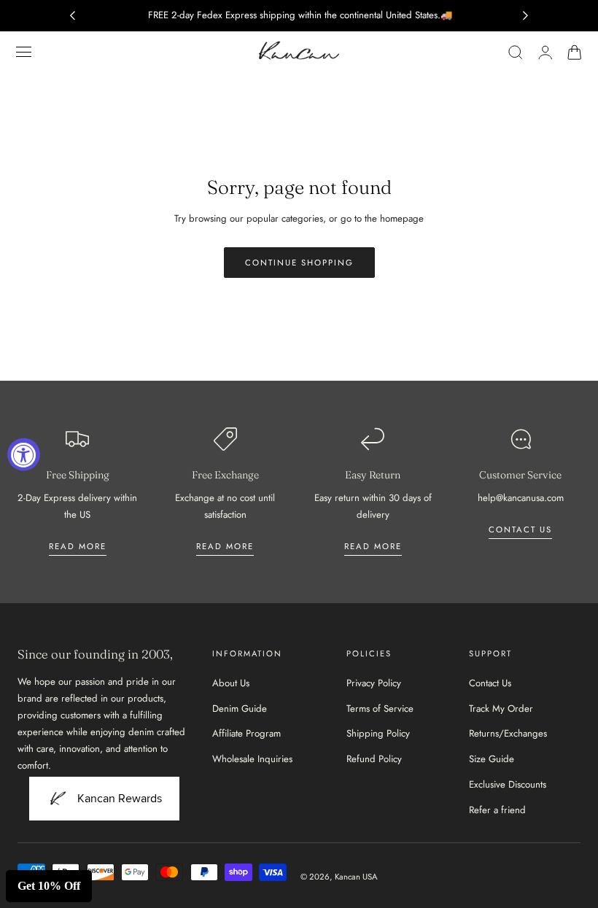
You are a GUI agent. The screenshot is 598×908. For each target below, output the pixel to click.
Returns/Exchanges (508, 733)
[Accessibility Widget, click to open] (23, 454)
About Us (230, 683)
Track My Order (501, 708)
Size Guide (491, 759)
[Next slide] (525, 15)
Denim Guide (239, 708)
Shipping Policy (378, 733)
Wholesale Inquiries (252, 759)
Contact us (520, 529)
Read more (77, 546)
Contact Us (490, 683)
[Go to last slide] (72, 15)
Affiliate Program (246, 733)
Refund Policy (374, 759)
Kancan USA (356, 876)
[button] (24, 52)
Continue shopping (299, 262)
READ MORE (225, 546)
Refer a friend (497, 810)
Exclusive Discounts (507, 784)
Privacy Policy (373, 683)
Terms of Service (379, 708)
